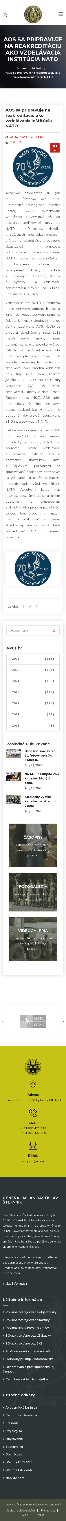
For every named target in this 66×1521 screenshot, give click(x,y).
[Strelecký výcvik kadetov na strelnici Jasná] (13, 799)
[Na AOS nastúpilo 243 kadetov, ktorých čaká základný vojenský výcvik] (13, 776)
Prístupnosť (48, 1510)
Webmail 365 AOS (19, 1462)
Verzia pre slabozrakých (20, 1510)
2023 (33, 692)
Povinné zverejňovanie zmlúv (27, 1327)
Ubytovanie (14, 1439)
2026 (33, 659)
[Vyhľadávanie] (5, 15)
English (40, 1515)
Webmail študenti (19, 1470)
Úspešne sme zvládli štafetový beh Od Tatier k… (41, 755)
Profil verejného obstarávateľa (28, 1351)
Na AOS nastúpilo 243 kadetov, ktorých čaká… (42, 778)
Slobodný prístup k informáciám (29, 1359)
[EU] (33, 1021)
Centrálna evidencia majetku (27, 1379)
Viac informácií (16, 1283)
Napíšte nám (15, 1478)
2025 (33, 670)
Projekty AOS (15, 1431)
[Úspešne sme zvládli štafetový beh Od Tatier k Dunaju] (13, 753)
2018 (33, 726)
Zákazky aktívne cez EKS (24, 1343)
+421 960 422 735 (33, 1128)
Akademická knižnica (21, 1407)
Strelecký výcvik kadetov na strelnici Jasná (40, 801)
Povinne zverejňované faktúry (28, 1320)
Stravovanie (14, 1446)
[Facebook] (24, 607)
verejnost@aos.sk (33, 1161)
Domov (21, 68)
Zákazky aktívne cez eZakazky (28, 1335)
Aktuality (38, 68)
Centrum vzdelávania (21, 1415)
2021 (33, 714)
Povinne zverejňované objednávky (31, 1312)
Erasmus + (13, 1423)
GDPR (25, 1515)
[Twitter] (30, 607)
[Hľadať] (54, 630)
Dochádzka (14, 1454)
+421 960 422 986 (33, 1133)
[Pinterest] (37, 607)
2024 (33, 681)
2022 (33, 703)
